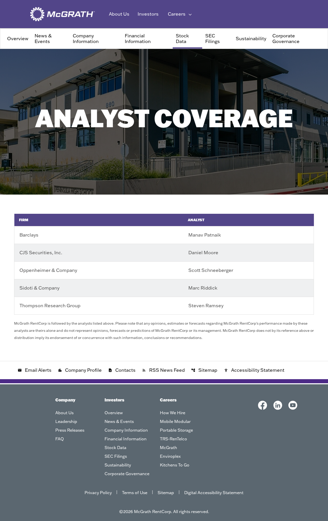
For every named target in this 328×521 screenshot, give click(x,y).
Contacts (122, 370)
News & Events (43, 38)
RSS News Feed (163, 370)
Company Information (86, 38)
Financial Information (138, 38)
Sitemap (204, 370)
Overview (17, 38)
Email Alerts (35, 370)
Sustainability (251, 38)
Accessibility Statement (254, 370)
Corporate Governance (286, 38)
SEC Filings (212, 38)
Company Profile (80, 370)
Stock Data (182, 38)
